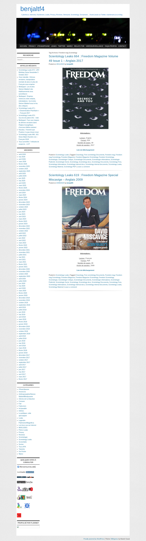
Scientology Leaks (62, 155)
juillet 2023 (22, 209)
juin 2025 (22, 178)
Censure (22, 401)
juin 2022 (22, 238)
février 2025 (23, 188)
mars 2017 (22, 377)
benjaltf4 (32, 8)
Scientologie (53, 159)
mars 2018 (22, 348)
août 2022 (22, 233)
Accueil (23, 46)
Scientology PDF (70, 167)
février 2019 (23, 322)
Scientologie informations (101, 159)
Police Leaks (23, 430)
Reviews (22, 435)
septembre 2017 (24, 362)
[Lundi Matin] (21, 472)
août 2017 (22, 365)
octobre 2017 (23, 360)
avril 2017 (22, 374)
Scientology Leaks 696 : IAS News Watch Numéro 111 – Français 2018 (29, 137)
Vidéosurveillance (94, 46)
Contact (122, 46)
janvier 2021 (23, 267)
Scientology (74, 162)
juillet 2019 (22, 310)
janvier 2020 (23, 295)
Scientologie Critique (65, 159)
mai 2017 (22, 372)
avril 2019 (22, 317)
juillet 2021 (22, 255)
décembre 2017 (24, 355)
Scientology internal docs (76, 164)
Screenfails (23, 442)
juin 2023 (22, 212)
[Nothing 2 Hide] (19, 517)
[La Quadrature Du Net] (27, 507)
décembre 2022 (24, 226)
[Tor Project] (19, 499)
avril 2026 (22, 159)
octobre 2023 (23, 207)
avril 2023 (22, 216)
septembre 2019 (24, 305)
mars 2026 (22, 161)
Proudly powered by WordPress (94, 539)
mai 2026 (22, 157)
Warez (70, 46)
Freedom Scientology (106, 157)
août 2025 (22, 173)
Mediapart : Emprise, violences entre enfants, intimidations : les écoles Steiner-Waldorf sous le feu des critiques (28, 101)
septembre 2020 (24, 276)
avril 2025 (22, 183)
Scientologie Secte (62, 162)
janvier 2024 (23, 200)
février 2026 (23, 164)
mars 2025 (22, 185)
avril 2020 (22, 288)
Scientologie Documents (82, 159)
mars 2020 (22, 290)
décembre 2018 (24, 326)
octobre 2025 (23, 169)
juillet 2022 (22, 235)
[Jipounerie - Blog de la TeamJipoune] (30, 472)
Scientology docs (85, 162)
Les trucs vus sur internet (27, 425)
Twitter (61, 46)
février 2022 (23, 245)
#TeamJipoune (43, 46)
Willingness (114, 539)
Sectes (21, 444)
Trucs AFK (22, 447)
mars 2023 (22, 219)
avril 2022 (22, 240)
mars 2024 (22, 195)
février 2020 (23, 293)
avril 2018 (22, 345)
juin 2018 (22, 341)
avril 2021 (22, 259)
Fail (20, 404)
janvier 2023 (23, 224)
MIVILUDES (23, 427)
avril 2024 (22, 192)
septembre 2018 (24, 334)
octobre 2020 (23, 274)
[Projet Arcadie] (29, 499)
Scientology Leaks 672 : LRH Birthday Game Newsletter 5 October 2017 (29, 72)
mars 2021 (22, 262)
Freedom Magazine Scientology (87, 157)
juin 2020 (22, 283)
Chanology (79, 155)
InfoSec (21, 411)
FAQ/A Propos (111, 46)
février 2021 (23, 264)
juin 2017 (22, 369)
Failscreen (22, 406)
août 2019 (22, 307)
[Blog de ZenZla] (29, 483)
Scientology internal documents (97, 164)
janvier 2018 (23, 353)
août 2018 (22, 336)
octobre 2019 (23, 302)
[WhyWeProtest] (25, 491)
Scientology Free (115, 162)
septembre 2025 (24, 171)
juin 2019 (22, 312)
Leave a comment (83, 167)
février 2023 (23, 221)
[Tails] (19, 491)
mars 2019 (22, 319)
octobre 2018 (23, 331)
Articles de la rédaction (27, 399)
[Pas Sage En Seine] (18, 507)
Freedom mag (110, 155)
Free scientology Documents (94, 155)
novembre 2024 (24, 190)
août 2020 (22, 279)
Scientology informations (57, 164)
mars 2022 (22, 243)
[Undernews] (21, 477)
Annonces (22, 392)
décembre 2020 (24, 269)
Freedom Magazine (68, 157)
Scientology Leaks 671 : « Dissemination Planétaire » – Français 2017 (29, 110)
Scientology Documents (100, 162)
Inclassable (23, 408)
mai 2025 (22, 180)
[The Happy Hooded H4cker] (23, 499)
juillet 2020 (22, 281)
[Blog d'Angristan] (21, 483)
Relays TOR (79, 46)
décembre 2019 (24, 298)
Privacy (32, 46)
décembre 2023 (24, 202)
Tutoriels (22, 449)
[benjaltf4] (73, 43)
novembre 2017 (24, 357)
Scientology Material (56, 167)
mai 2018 (22, 343)
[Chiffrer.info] (22, 507)
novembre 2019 (24, 300)
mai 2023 (22, 214)
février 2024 (23, 197)
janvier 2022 (23, 247)
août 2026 (22, 154)
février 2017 (23, 379)
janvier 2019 (23, 324)
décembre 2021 (24, 250)
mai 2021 (22, 257)
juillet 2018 (22, 338)
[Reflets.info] (30, 477)
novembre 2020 (24, 271)
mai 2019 (22, 314)
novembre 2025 (24, 166)
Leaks (54, 46)
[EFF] (31, 491)
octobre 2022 (23, 231)
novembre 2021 (24, 252)
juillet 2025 (22, 176)
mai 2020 (22, 286)
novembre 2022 (24, 228)
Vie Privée (22, 451)
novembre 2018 (24, 329)
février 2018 (23, 350)
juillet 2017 (22, 367)
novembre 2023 (24, 204)
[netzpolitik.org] (26, 467)
